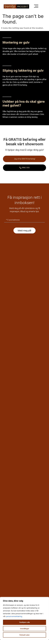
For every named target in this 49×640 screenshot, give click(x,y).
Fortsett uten (24, 635)
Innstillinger (24, 629)
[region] (24, 618)
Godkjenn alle (24, 622)
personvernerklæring (14, 616)
